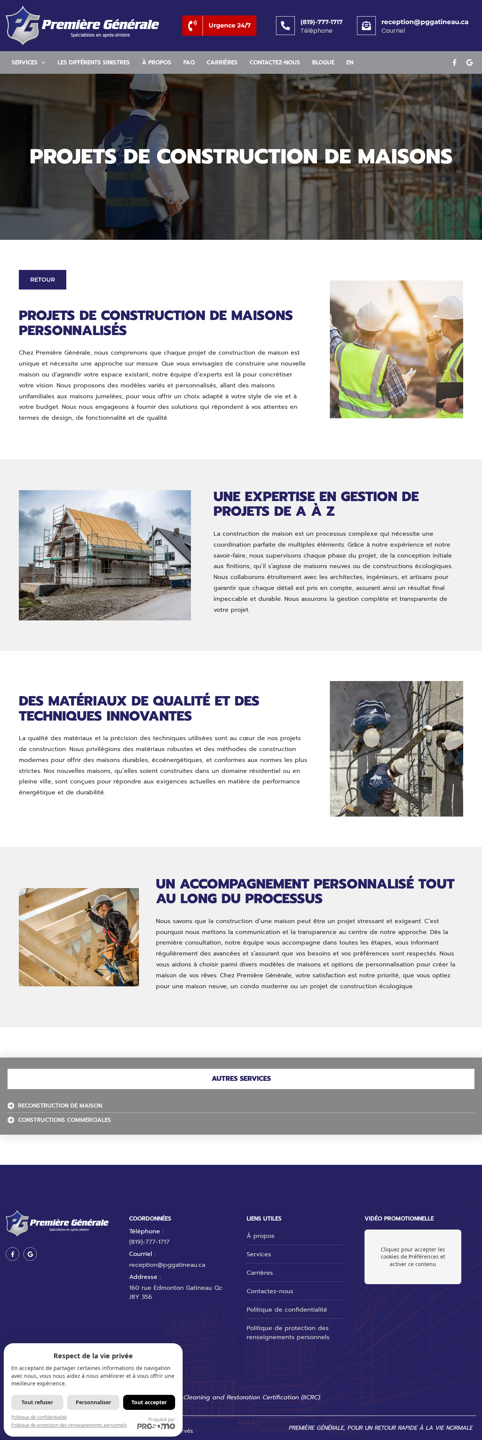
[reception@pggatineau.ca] (366, 25)
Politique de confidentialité (39, 1417)
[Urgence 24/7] (192, 25)
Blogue (323, 62)
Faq (189, 62)
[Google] (469, 62)
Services (25, 62)
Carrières (222, 62)
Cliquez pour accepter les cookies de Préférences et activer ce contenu (413, 1257)
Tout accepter (149, 1402)
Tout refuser (37, 1402)
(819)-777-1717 (321, 22)
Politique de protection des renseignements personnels (69, 1425)
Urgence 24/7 (230, 25)
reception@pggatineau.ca (424, 22)
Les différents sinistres (94, 62)
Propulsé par (161, 1419)
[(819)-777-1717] (285, 25)
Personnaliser (93, 1402)
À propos (156, 62)
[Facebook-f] (454, 62)
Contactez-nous (275, 62)
